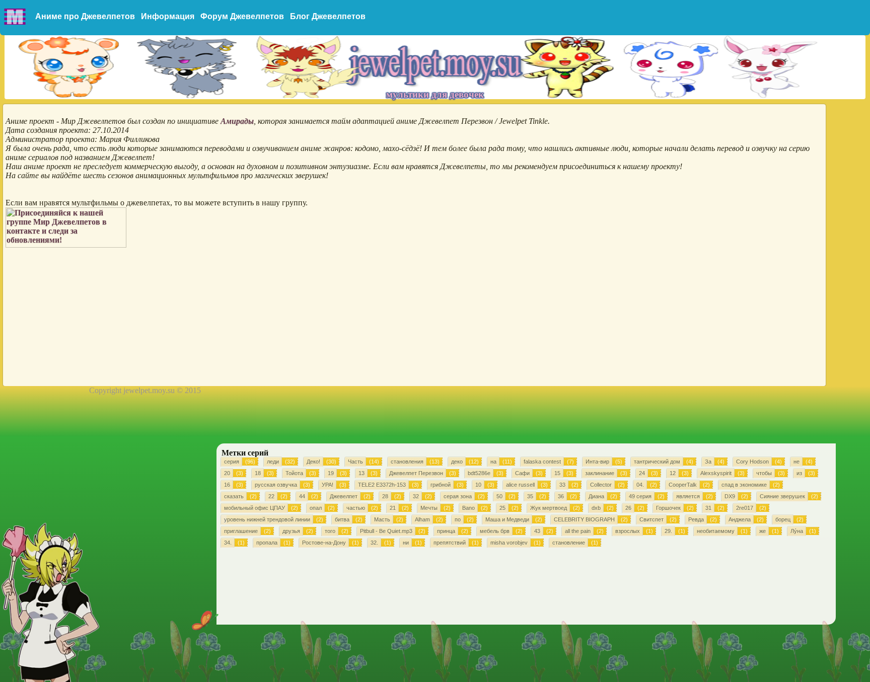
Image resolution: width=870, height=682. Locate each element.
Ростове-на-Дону (324, 543)
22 (271, 496)
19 (331, 473)
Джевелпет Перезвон (416, 473)
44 (302, 496)
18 (258, 473)
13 (361, 473)
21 (393, 508)
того (330, 531)
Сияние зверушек (782, 496)
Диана (596, 496)
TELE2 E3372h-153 (382, 485)
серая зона (458, 496)
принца (446, 531)
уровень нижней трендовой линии (267, 519)
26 (628, 508)
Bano (468, 508)
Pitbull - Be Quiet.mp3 (386, 531)
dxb (596, 508)
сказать (234, 496)
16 (227, 485)
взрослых (627, 531)
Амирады (237, 121)
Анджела (740, 519)
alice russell (520, 485)
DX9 (729, 496)
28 (385, 496)
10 (478, 485)
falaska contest (542, 462)
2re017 (744, 508)
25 (502, 508)
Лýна (796, 531)
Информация (167, 16)
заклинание (599, 473)
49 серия (640, 496)
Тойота (294, 473)
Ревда (696, 519)
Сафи (522, 473)
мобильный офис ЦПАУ (254, 508)
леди (273, 462)
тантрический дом (657, 462)
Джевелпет (343, 496)
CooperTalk (683, 485)
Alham (422, 519)
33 (562, 485)
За (708, 462)
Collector (601, 485)
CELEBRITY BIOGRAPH (584, 519)
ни (406, 543)
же (762, 531)
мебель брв (495, 531)
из (799, 473)
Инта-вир (597, 462)
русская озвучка (276, 485)
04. (640, 485)
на (493, 462)
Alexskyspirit (716, 473)
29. (668, 531)
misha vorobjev (509, 543)
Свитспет (651, 519)
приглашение (241, 531)
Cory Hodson (752, 462)
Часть (355, 462)
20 (227, 473)
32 (416, 496)
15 (557, 473)
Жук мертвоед (548, 508)
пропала (266, 543)
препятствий (449, 543)
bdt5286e (479, 473)
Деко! (313, 462)
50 (499, 496)
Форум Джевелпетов (242, 16)
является (688, 496)
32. (374, 543)
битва (342, 519)
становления (407, 462)
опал (316, 508)
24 (642, 473)
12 (673, 473)
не (796, 462)
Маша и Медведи (507, 519)
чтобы (764, 473)
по (458, 519)
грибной (440, 485)
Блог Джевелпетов (328, 16)
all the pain (578, 531)
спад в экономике (744, 485)
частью (355, 508)
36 (561, 496)
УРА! (327, 485)
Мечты (429, 508)
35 (530, 496)
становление (568, 543)
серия (231, 462)
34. (228, 543)
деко (457, 462)
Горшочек (668, 508)
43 (537, 531)
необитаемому (716, 531)
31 (708, 508)
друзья (291, 531)
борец (782, 519)
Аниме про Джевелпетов (85, 16)
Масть (382, 519)
